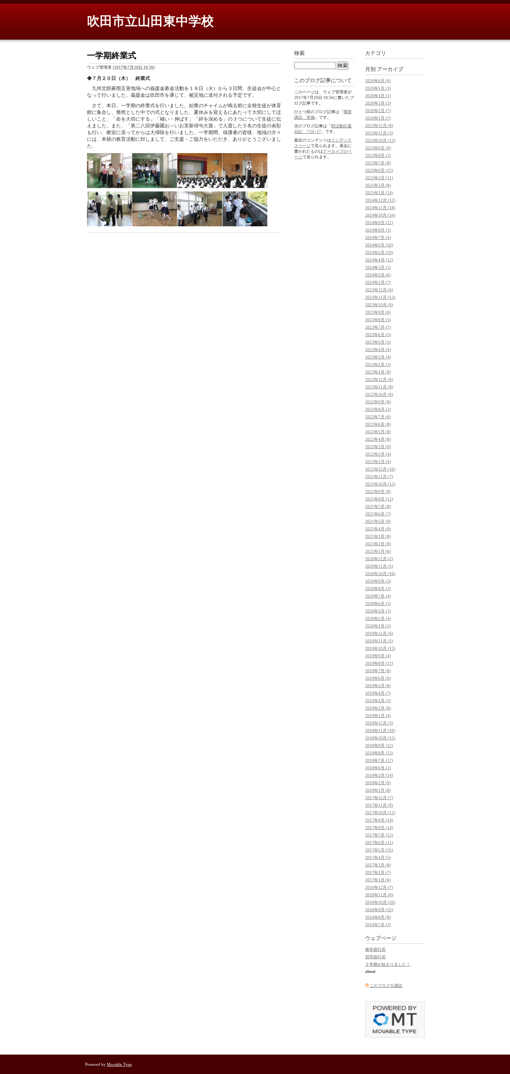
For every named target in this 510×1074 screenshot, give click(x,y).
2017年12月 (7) (379, 797)
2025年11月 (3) (379, 133)
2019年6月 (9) (378, 678)
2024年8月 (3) (378, 230)
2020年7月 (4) (378, 596)
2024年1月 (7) (378, 282)
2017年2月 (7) (378, 872)
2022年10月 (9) (379, 394)
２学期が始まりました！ (387, 964)
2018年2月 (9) (378, 782)
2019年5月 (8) (378, 685)
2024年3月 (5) (378, 267)
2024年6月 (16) (379, 245)
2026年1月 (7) (378, 118)
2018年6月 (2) (378, 768)
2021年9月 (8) (378, 491)
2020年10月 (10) (380, 573)
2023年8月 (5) (378, 319)
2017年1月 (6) (378, 880)
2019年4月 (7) (378, 693)
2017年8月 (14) (379, 827)
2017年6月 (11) (379, 842)
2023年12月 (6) (379, 290)
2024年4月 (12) (379, 260)
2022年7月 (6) (378, 417)
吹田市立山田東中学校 (150, 21)
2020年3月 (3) (378, 611)
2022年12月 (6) (379, 379)
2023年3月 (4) (378, 357)
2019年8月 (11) (379, 663)
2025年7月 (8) (378, 163)
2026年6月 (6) (378, 80)
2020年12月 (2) (379, 558)
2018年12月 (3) (379, 723)
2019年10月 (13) (380, 648)
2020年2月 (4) (378, 618)
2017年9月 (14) (379, 820)
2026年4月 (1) (378, 95)
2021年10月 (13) (380, 484)
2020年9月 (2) (378, 581)
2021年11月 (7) (379, 476)
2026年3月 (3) (378, 103)
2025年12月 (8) (379, 125)
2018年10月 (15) (380, 738)
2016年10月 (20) (380, 902)
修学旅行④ (375, 949)
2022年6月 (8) (378, 424)
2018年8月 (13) (379, 753)
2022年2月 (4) (378, 454)
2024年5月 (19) (379, 252)
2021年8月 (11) (379, 499)
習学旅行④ (375, 957)
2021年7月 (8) (378, 506)
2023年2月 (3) (378, 364)
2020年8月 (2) (378, 588)
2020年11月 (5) (379, 566)
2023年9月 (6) (378, 312)
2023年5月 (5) (378, 342)
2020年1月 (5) (378, 626)
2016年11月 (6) (379, 895)
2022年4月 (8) (378, 439)
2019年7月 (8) (378, 670)
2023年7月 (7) (378, 327)
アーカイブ (390, 69)
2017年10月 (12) (380, 812)
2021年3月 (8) (378, 536)
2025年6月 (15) (379, 170)
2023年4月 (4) (378, 349)
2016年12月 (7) (379, 887)
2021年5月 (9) (378, 521)
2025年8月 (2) (378, 155)
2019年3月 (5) (378, 700)
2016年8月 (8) (378, 917)
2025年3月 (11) (379, 178)
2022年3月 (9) (378, 446)
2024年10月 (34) (380, 215)
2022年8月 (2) (378, 409)
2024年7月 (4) (378, 237)
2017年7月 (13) (379, 835)
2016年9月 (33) (379, 909)
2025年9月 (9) (378, 148)
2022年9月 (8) (378, 402)
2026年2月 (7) (378, 110)
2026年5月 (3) (378, 88)
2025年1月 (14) (379, 192)
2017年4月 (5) (378, 857)
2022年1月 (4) (378, 461)
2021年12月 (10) (380, 469)
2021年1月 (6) (378, 551)
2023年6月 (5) (378, 334)
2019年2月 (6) (378, 708)
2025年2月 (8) (378, 185)
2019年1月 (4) (378, 715)
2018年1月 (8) (378, 790)
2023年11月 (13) (380, 297)
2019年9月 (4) (378, 656)
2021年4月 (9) (378, 529)
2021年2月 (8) (378, 543)
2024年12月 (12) (380, 200)
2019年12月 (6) (379, 633)
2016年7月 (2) (378, 924)
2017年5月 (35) (379, 850)
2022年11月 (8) (379, 387)
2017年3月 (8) (378, 865)
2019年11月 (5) (379, 641)
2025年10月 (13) (380, 140)
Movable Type (119, 1064)
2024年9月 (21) (379, 222)
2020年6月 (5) (378, 603)
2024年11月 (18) (380, 207)
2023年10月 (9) (379, 304)
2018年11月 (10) (380, 730)
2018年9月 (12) (379, 745)
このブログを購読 (386, 985)
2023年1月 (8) (378, 372)
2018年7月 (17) (379, 760)
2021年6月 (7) (378, 514)
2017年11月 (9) (379, 805)
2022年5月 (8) (378, 431)
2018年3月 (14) (379, 775)
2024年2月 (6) (378, 275)
